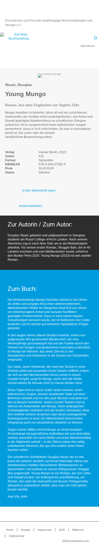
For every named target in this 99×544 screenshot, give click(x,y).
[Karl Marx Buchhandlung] (18, 38)
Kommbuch (49, 11)
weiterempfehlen (30, 206)
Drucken (91, 65)
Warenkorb (86, 39)
